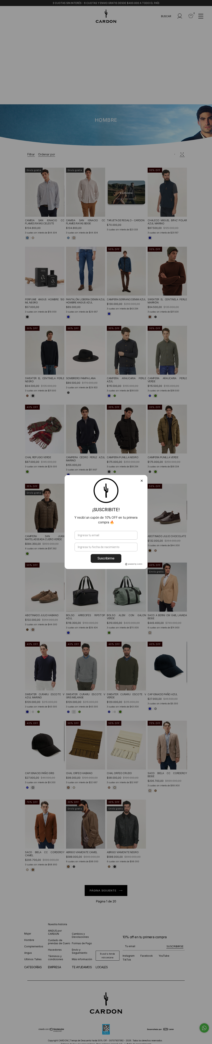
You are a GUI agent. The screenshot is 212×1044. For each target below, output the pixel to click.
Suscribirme (106, 558)
